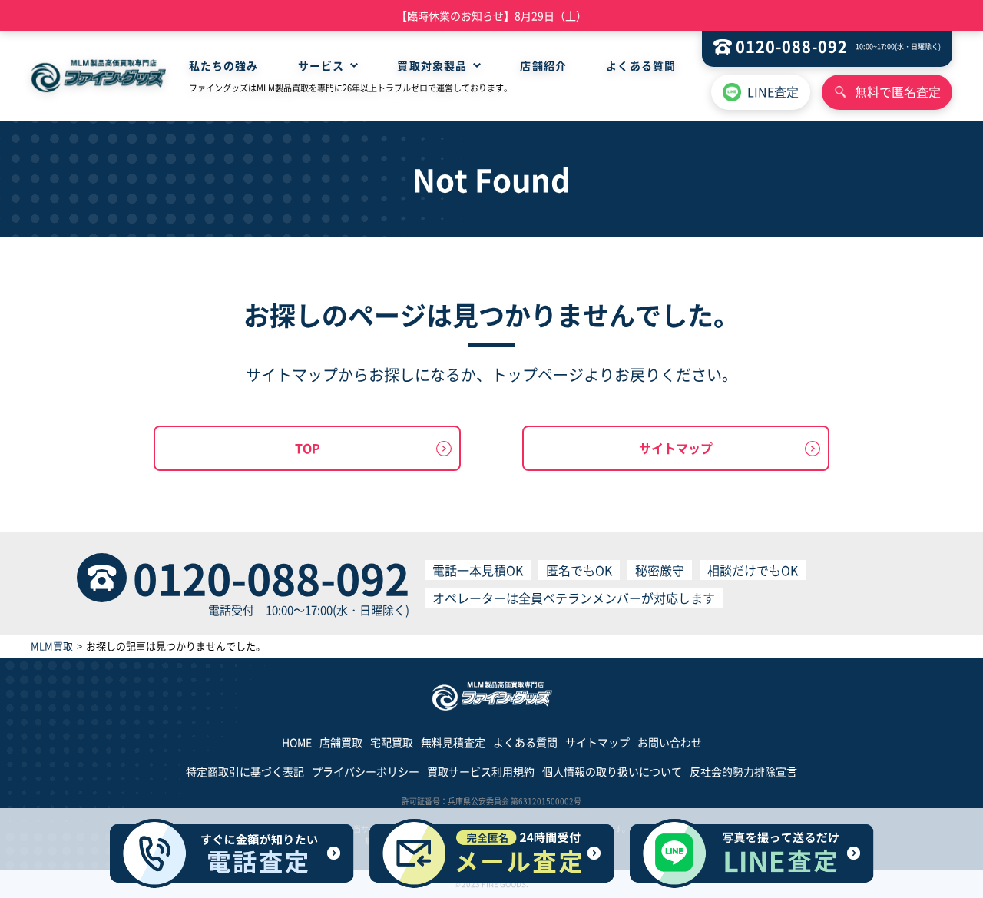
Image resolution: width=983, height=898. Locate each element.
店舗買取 (340, 742)
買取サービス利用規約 (481, 771)
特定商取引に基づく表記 (245, 771)
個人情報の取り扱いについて (612, 771)
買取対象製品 (432, 65)
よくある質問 (641, 65)
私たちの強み (224, 65)
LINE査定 (773, 91)
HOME (297, 742)
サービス (321, 65)
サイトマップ (676, 448)
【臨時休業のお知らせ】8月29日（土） (491, 15)
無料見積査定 (453, 742)
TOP (307, 448)
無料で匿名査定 (898, 91)
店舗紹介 (543, 65)
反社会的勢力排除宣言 (743, 771)
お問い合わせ (669, 742)
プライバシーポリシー (365, 771)
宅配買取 (391, 742)
